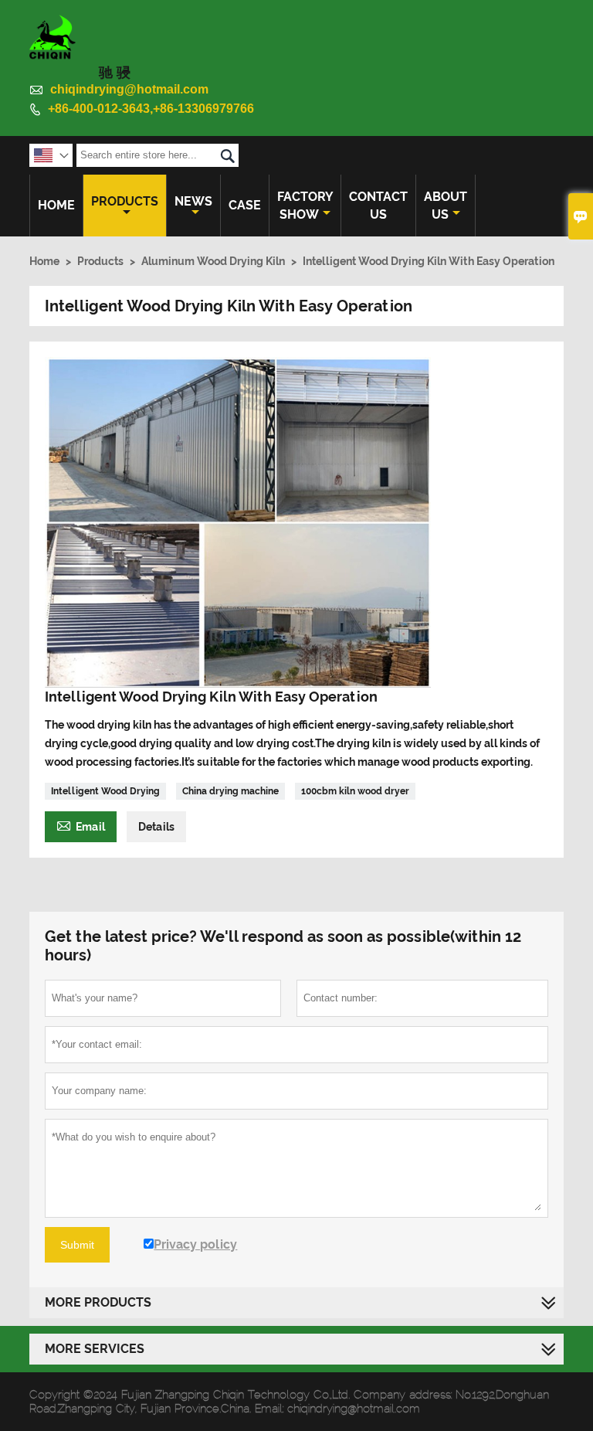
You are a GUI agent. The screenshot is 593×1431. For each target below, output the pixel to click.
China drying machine (230, 791)
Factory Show (305, 205)
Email (80, 825)
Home (56, 205)
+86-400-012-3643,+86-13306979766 (151, 108)
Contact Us (378, 205)
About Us (445, 205)
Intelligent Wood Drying (105, 791)
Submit (77, 1245)
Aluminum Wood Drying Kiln (213, 261)
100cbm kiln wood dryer (355, 791)
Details (156, 827)
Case (245, 205)
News (193, 201)
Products (124, 201)
